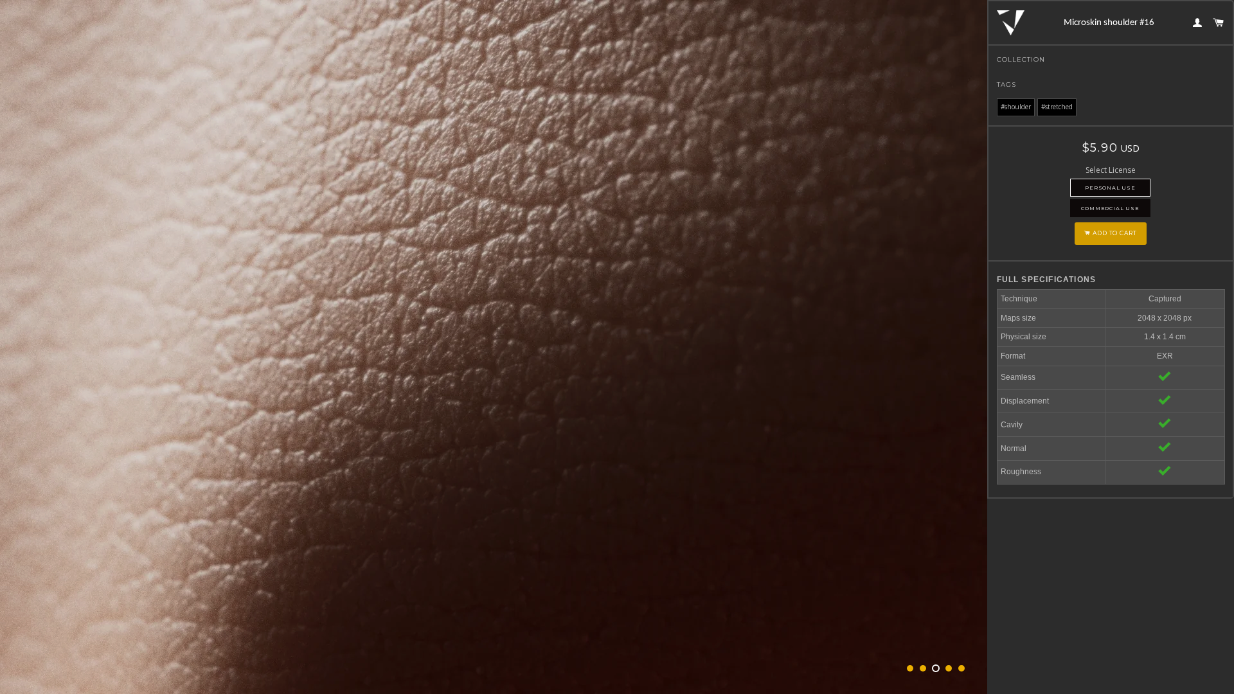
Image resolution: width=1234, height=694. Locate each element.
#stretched (1057, 106)
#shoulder (1016, 106)
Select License (1111, 170)
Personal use (1110, 187)
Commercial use (1110, 208)
